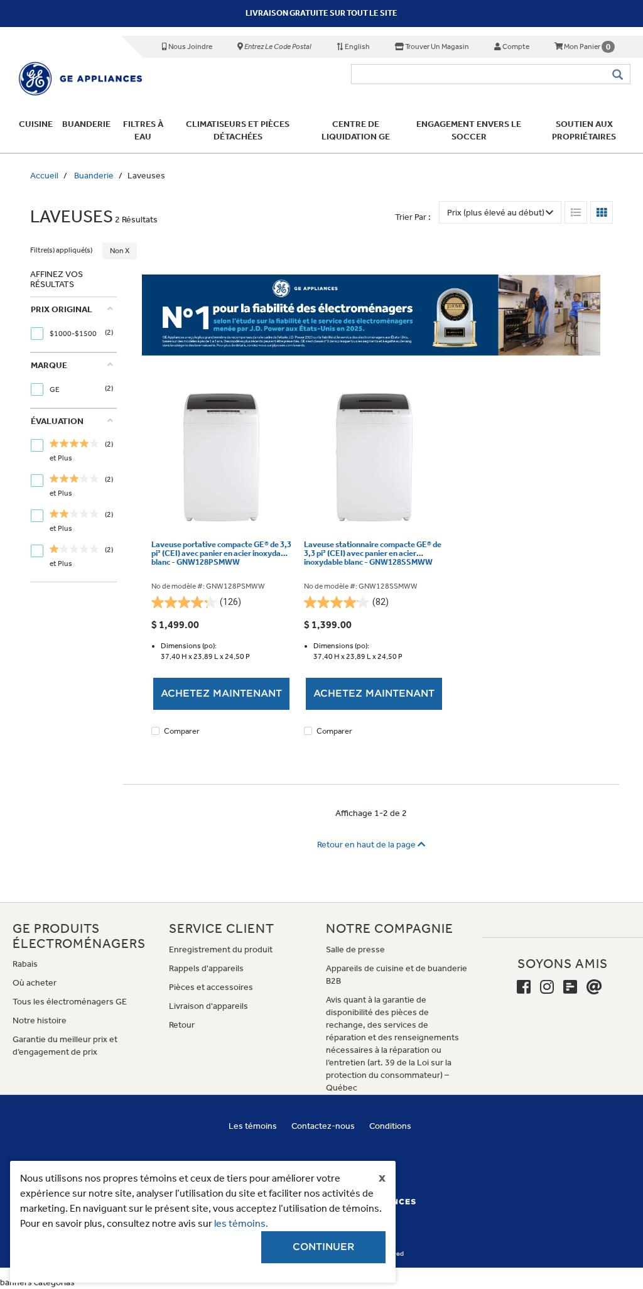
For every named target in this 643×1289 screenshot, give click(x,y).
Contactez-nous (323, 1126)
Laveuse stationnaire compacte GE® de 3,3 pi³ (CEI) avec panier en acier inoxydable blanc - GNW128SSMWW (372, 553)
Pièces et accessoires (211, 987)
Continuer (323, 1247)
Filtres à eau (143, 130)
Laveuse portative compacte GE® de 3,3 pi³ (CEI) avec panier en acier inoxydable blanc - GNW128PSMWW (221, 553)
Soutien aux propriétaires (585, 130)
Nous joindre (189, 46)
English (356, 46)
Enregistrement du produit (221, 949)
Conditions (390, 1126)
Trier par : (413, 217)
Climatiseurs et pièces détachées (237, 130)
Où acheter (35, 982)
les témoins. (241, 1223)
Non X (119, 250)
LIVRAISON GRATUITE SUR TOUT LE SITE (321, 13)
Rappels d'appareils (206, 968)
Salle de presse (355, 949)
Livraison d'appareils (208, 1006)
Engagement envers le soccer (468, 130)
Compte (515, 46)
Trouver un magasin (436, 46)
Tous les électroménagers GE (70, 1001)
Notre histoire (40, 1020)
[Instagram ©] (547, 987)
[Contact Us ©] (594, 987)
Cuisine (36, 124)
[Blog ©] (570, 987)
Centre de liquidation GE (356, 130)
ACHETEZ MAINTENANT (221, 693)
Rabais (25, 964)
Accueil (44, 175)
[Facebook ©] (524, 987)
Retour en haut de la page (367, 844)
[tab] (72, 324)
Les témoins (253, 1126)
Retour (182, 1025)
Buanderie (86, 124)
